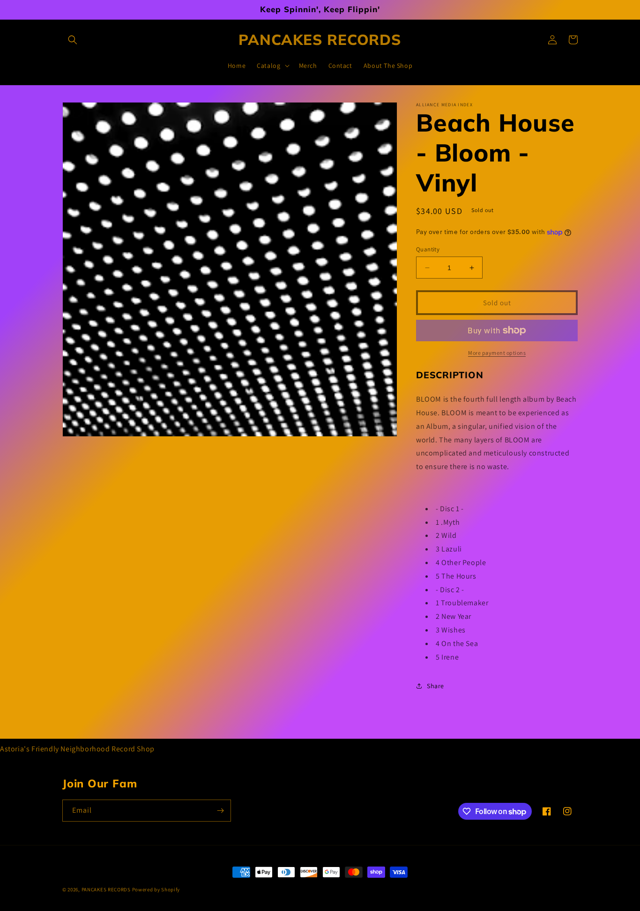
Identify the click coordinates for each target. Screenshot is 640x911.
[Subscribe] (220, 811)
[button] (72, 39)
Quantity (427, 249)
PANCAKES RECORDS (106, 889)
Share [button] (435, 686)
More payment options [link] (497, 352)
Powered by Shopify (156, 889)
